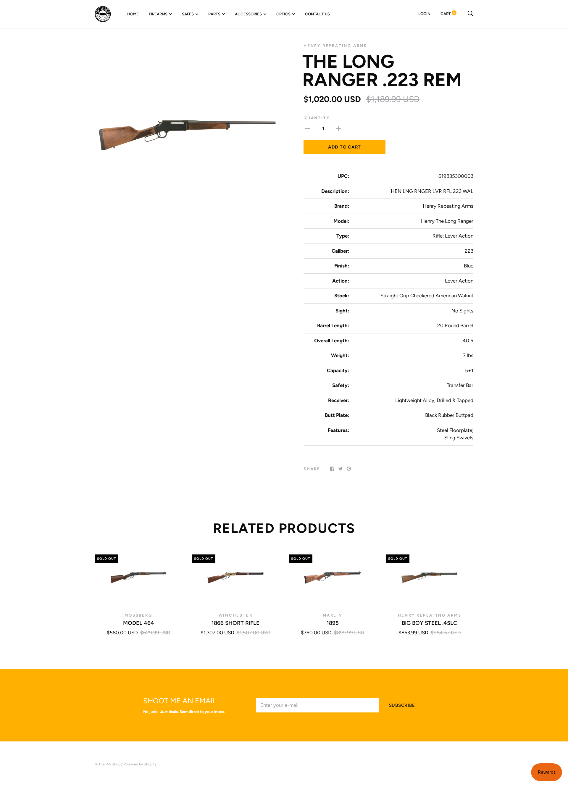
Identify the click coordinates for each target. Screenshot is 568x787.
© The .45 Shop (107, 764)
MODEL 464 (138, 623)
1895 (333, 623)
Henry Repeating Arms (335, 45)
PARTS (214, 14)
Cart (447, 13)
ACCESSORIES (248, 14)
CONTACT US (317, 14)
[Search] (470, 13)
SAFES (188, 14)
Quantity (317, 117)
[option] (187, 135)
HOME (133, 14)
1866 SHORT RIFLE (235, 623)
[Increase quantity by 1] (338, 128)
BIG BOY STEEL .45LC (429, 623)
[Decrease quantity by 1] (308, 128)
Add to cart (344, 147)
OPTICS (283, 14)
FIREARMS (158, 14)
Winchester (236, 615)
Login (424, 13)
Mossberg (138, 615)
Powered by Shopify (140, 764)
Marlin (332, 615)
